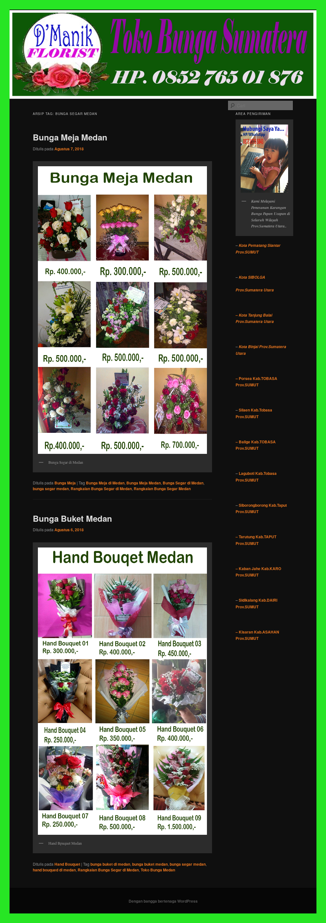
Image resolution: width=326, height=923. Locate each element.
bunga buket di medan (110, 864)
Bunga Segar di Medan (183, 483)
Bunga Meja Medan (70, 137)
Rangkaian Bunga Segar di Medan (101, 488)
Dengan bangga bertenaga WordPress (163, 901)
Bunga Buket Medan (72, 518)
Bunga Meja (65, 483)
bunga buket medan (150, 864)
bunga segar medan (51, 488)
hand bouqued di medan (54, 870)
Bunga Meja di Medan (105, 483)
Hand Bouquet (67, 864)
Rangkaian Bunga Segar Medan (162, 488)
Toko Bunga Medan (158, 870)
